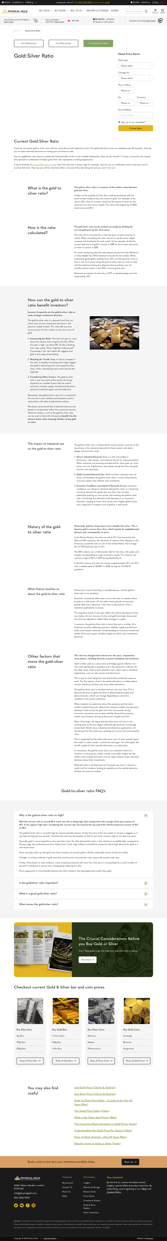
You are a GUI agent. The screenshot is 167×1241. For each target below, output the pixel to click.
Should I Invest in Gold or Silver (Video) (97, 1143)
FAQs (64, 1196)
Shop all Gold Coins (135, 1061)
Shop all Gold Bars (64, 1061)
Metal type (123, 60)
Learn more (8, 22)
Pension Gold (90, 1192)
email (107, 3)
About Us (66, 1192)
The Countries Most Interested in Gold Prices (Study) (105, 1124)
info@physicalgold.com (25, 1193)
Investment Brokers (92, 1201)
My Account (67, 1183)
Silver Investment (91, 1213)
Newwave (149, 1238)
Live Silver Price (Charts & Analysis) (95, 1094)
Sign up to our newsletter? (133, 122)
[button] (16, 1205)
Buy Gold (44, 11)
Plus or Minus (124, 85)
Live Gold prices (28, 43)
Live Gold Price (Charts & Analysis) (94, 1087)
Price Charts (89, 1196)
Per (119, 97)
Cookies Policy (114, 1192)
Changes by (123, 73)
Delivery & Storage (97, 11)
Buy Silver (60, 11)
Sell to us (76, 11)
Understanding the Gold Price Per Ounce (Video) (103, 1130)
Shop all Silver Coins (99, 1061)
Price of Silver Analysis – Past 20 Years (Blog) (100, 1137)
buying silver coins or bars (44, 165)
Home (16, 31)
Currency (141, 97)
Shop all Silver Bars (28, 1061)
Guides (115, 11)
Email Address (125, 110)
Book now (128, 1162)
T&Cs (144, 1189)
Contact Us (67, 1187)
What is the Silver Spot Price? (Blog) (95, 1117)
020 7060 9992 (85, 3)
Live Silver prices (63, 43)
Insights (87, 1183)
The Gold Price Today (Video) (91, 1111)
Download (86, 960)
